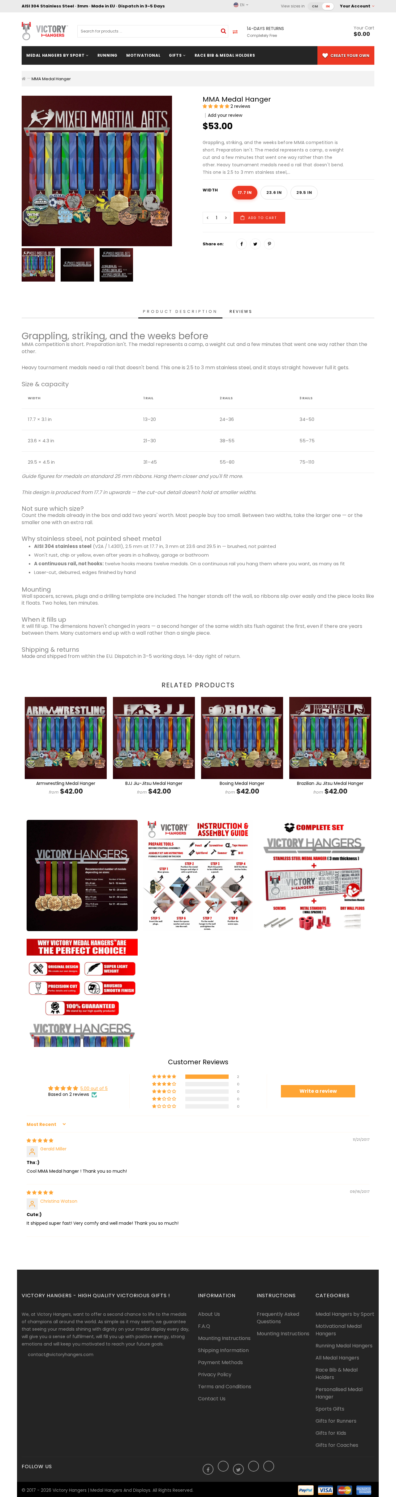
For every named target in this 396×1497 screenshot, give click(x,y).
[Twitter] (255, 244)
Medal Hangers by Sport (345, 1314)
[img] (40, 1140)
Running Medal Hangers (344, 1345)
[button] (216, 106)
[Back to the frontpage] (24, 79)
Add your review (225, 115)
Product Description (180, 311)
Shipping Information (223, 1350)
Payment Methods (220, 1362)
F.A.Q (204, 1326)
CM (315, 6)
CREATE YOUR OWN (349, 55)
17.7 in (245, 192)
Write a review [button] (318, 1091)
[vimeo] (269, 244)
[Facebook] (241, 244)
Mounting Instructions (224, 1338)
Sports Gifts (330, 1408)
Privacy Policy (214, 1374)
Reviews (241, 311)
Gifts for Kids (331, 1433)
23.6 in (274, 192)
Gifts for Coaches (337, 1445)
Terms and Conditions (224, 1386)
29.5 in (304, 192)
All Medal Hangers (337, 1357)
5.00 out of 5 (94, 1088)
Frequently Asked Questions (278, 1318)
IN (328, 6)
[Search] (223, 31)
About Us (209, 1314)
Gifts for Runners (336, 1421)
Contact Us (212, 1398)
